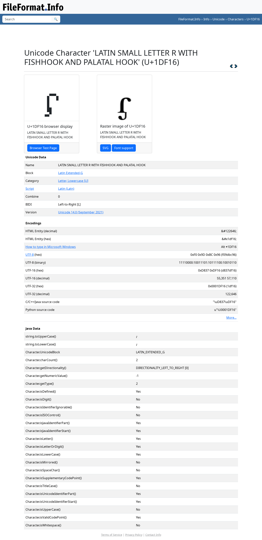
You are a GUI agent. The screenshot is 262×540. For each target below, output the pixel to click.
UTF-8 (30, 255)
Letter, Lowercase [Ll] (73, 181)
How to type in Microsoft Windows (51, 247)
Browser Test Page (43, 148)
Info (206, 19)
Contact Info (153, 535)
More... (231, 317)
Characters (236, 19)
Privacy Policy (133, 535)
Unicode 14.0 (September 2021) (80, 212)
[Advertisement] (133, 36)
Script (30, 189)
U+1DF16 (253, 19)
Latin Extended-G (70, 173)
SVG (106, 148)
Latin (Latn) (66, 189)
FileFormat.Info (189, 19)
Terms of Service (111, 535)
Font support (123, 148)
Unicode (219, 19)
